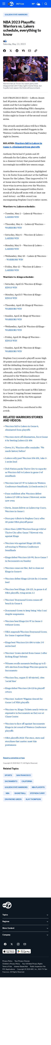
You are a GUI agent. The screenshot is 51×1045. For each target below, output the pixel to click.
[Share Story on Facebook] (4, 50)
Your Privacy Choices (22, 961)
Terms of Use (7, 966)
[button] (4, 3)
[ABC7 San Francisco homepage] (10, 4)
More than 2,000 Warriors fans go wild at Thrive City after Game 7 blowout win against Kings (25, 532)
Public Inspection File (37, 966)
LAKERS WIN (12, 216)
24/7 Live (20, 4)
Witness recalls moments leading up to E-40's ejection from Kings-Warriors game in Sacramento (26, 667)
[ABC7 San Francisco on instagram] (18, 944)
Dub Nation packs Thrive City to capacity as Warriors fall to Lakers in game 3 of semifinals (26, 472)
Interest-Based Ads (21, 966)
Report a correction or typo (14, 758)
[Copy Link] (35, 50)
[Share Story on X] (10, 50)
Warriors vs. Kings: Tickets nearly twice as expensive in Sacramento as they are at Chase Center (26, 713)
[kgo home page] (6, 905)
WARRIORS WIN (13, 227)
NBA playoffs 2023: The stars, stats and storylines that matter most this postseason (24, 741)
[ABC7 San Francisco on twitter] (11, 944)
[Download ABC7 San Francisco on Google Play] (24, 951)
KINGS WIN (11, 287)
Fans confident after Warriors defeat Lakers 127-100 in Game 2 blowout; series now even (25, 497)
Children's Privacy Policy (11, 964)
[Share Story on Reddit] (17, 50)
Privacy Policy (7, 961)
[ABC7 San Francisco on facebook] (5, 944)
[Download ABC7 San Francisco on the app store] (9, 951)
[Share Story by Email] (29, 50)
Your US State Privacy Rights (32, 964)
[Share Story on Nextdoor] (23, 50)
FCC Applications (8, 969)
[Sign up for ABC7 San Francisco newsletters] (24, 944)
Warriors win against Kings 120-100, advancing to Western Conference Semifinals (23, 546)
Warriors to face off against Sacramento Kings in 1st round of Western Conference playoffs (25, 727)
